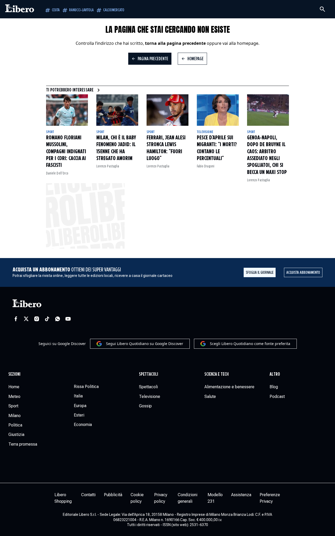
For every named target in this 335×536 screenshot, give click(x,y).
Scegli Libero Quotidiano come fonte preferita (250, 343)
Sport (50, 132)
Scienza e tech (216, 374)
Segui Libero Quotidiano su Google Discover (144, 343)
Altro (275, 374)
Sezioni (14, 374)
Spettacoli (148, 374)
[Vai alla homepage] (19, 9)
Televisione (205, 132)
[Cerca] (322, 9)
